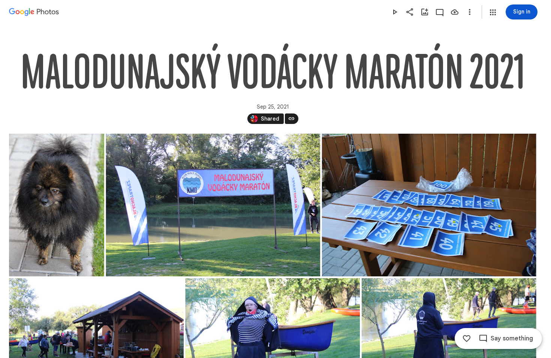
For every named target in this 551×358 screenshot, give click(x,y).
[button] (492, 12)
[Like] (466, 338)
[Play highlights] (395, 12)
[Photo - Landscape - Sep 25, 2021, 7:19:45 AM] (429, 205)
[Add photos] (424, 11)
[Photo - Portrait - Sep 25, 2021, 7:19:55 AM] (56, 205)
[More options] (469, 11)
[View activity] (439, 11)
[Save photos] (454, 11)
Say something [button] (512, 338)
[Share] (409, 11)
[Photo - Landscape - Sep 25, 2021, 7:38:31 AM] (213, 205)
